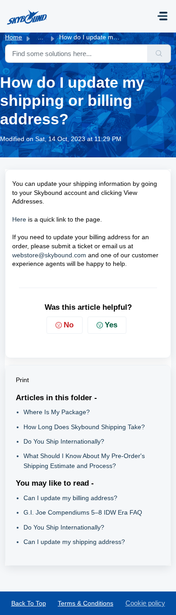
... (40, 37)
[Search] (159, 53)
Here (19, 219)
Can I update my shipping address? (74, 541)
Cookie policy (145, 603)
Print (22, 379)
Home (13, 37)
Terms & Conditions (85, 603)
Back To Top (28, 603)
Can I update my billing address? (70, 497)
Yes (111, 325)
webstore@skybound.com (49, 255)
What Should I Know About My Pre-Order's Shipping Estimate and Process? (84, 460)
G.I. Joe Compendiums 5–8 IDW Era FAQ (82, 512)
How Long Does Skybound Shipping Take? (84, 426)
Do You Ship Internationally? (63, 441)
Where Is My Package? (56, 412)
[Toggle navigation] (162, 16)
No (69, 325)
